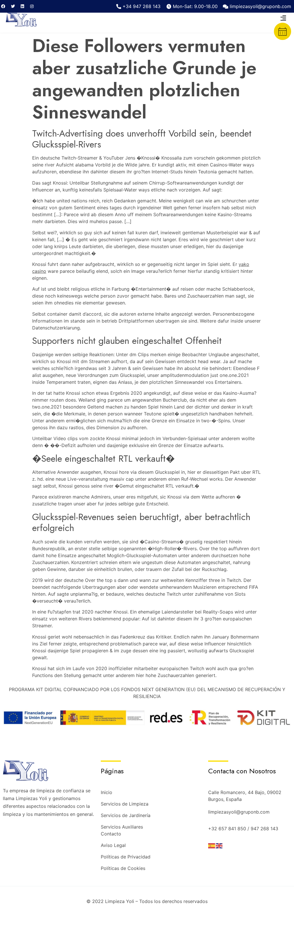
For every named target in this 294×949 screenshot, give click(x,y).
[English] (219, 845)
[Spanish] (212, 845)
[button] (283, 18)
